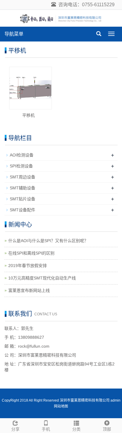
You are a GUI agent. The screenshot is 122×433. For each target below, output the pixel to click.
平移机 (28, 115)
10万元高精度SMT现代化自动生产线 (42, 278)
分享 (15, 429)
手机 (46, 429)
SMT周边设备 (22, 177)
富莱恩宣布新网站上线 (29, 290)
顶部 (107, 429)
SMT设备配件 (22, 209)
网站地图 (61, 406)
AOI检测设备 (21, 155)
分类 (76, 429)
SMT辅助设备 (22, 188)
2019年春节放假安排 (27, 265)
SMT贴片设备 (22, 198)
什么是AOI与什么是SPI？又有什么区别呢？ (48, 240)
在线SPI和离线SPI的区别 (31, 253)
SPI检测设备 (21, 166)
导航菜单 (13, 33)
